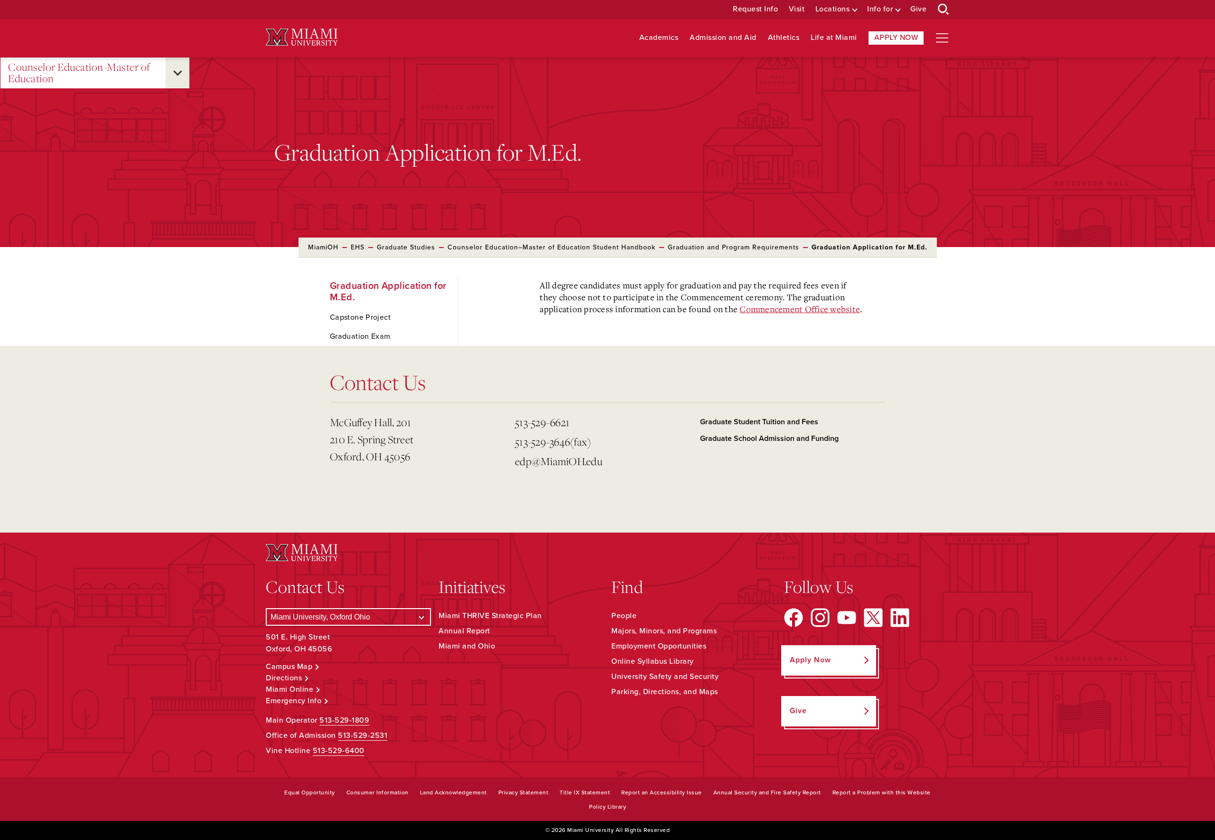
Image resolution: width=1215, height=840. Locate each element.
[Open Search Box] (943, 9)
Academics (659, 37)
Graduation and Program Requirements (733, 247)
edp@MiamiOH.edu (558, 461)
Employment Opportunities (658, 646)
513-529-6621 (542, 422)
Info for (880, 9)
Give (918, 9)
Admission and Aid (723, 37)
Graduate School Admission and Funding (769, 438)
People (623, 615)
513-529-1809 (344, 720)
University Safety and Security (665, 676)
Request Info (755, 9)
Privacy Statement (523, 792)
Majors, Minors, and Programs (664, 631)
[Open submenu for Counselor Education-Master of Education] (177, 72)
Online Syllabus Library (652, 661)
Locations (832, 9)
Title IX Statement (585, 792)
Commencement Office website (799, 309)
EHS (357, 247)
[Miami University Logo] (302, 37)
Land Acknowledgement (453, 792)
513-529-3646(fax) (553, 442)
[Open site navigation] (942, 38)
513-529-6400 (338, 750)
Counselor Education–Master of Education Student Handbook (551, 247)
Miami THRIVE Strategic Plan (490, 615)
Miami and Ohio (467, 646)
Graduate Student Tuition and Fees (759, 422)
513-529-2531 (362, 735)
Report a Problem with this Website (881, 792)
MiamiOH (323, 247)
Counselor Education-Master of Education (79, 73)
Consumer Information (377, 792)
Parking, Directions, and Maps (664, 692)
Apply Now (896, 37)
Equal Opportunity (309, 792)
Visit (797, 9)
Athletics (784, 37)
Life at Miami (834, 37)
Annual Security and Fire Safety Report (767, 792)
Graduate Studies (406, 247)
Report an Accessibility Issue (661, 792)
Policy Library (607, 806)
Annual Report (464, 631)
